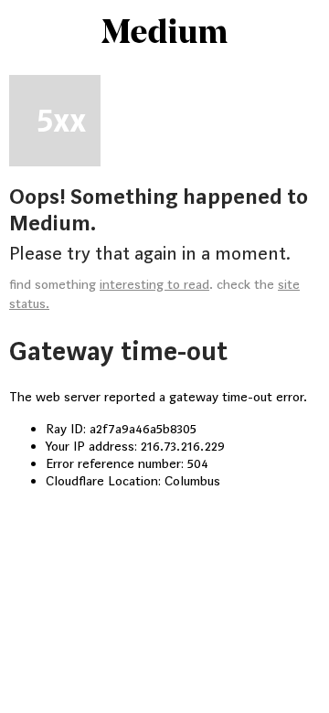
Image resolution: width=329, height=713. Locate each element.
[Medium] (164, 33)
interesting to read (154, 284)
